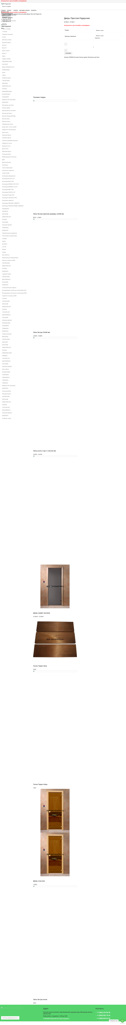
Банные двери (23, 14)
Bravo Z (4, 53)
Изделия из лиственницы (9, 129)
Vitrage (4, 252)
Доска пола (5, 132)
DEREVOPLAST (6, 86)
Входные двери (6, 42)
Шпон (3, 72)
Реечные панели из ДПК (8, 260)
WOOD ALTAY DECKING (8, 99)
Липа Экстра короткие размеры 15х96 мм (48, 214)
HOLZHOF (5, 64)
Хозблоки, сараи (6, 418)
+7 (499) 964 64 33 (103, 1018)
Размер (67, 30)
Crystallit (4, 238)
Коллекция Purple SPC (8, 195)
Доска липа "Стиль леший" (9, 127)
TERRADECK (6, 377)
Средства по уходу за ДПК (9, 295)
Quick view (39, 211)
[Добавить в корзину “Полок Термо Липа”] (35, 663)
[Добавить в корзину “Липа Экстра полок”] (35, 996)
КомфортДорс (6, 69)
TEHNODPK (5, 97)
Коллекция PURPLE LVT (8, 192)
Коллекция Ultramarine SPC (9, 197)
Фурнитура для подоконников (10, 257)
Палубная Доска (6, 137)
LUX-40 (4, 246)
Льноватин (5, 165)
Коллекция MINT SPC (8, 189)
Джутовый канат (6, 162)
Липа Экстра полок (40, 999)
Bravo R (4, 48)
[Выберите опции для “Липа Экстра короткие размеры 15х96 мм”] (35, 211)
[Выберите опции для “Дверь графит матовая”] (35, 610)
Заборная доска (6, 78)
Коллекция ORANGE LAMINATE (10, 203)
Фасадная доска (6, 393)
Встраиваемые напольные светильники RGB (14, 293)
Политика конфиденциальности (10, 1017)
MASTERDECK (6, 279)
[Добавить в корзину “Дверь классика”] (35, 878)
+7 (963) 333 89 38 (103, 1012)
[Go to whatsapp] (122, 1021)
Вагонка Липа (6, 118)
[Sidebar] (2, 1023)
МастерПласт (5, 255)
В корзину (68, 53)
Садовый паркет (6, 274)
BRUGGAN (5, 336)
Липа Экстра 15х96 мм (41, 332)
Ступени (4, 298)
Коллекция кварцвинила (8, 176)
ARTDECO (5, 211)
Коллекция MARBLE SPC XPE (10, 184)
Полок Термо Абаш (40, 784)
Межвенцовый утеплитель (9, 156)
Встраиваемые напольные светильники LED (14, 290)
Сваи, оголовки (6, 29)
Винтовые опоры (6, 39)
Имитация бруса (6, 135)
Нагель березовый (7, 167)
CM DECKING (6, 80)
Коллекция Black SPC (8, 181)
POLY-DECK (5, 369)
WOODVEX (5, 102)
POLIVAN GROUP (7, 225)
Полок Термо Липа (40, 666)
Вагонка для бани (7, 113)
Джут (3, 159)
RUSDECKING (6, 94)
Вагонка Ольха (6, 121)
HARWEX (4, 355)
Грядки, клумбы (6, 58)
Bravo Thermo (6, 50)
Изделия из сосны (7, 143)
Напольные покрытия (8, 170)
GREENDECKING (7, 61)
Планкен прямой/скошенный (10, 140)
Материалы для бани (13, 14)
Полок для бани (6, 154)
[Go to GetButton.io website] (122, 1023)
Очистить (97, 38)
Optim (3, 56)
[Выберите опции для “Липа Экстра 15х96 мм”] (35, 329)
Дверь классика (39, 881)
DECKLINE (5, 214)
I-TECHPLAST (6, 312)
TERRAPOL (5, 227)
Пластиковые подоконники (9, 235)
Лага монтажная (6, 26)
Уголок (4, 37)
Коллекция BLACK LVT (8, 178)
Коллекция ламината (7, 200)
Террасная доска (6, 334)
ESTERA (4, 244)
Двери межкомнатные (8, 67)
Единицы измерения (70, 36)
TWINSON (5, 383)
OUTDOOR (5, 222)
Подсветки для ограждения (9, 233)
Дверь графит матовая (41, 613)
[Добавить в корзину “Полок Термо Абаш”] (35, 781)
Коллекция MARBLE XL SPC (10, 186)
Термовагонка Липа (7, 124)
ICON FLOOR (5, 173)
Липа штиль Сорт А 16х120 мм (44, 451)
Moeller (4, 249)
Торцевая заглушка (7, 34)
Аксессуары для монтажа (9, 20)
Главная (4, 14)
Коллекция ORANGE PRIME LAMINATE (12, 206)
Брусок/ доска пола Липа (9, 110)
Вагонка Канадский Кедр (8, 116)
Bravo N (4, 45)
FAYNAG (4, 88)
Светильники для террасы (9, 287)
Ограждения (5, 208)
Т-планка (4, 31)
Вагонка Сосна (6, 146)
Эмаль (4, 75)
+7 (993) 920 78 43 (103, 1015)
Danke (4, 241)
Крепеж (4, 23)
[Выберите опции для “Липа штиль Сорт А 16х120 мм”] (35, 448)
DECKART (5, 83)
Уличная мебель (6, 391)
